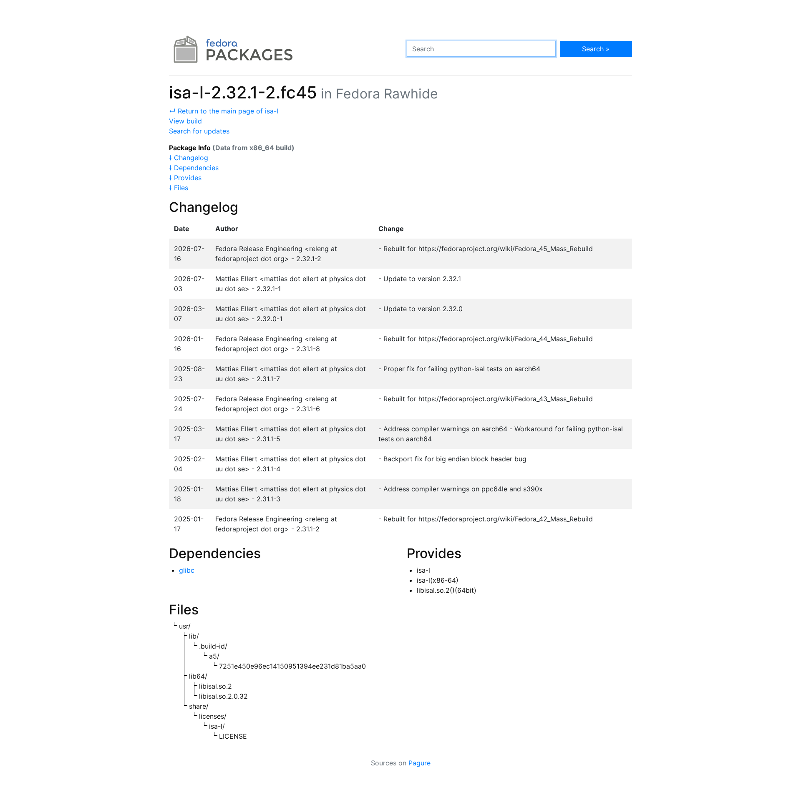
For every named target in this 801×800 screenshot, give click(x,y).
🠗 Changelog (188, 157)
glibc (186, 570)
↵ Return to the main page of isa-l (223, 111)
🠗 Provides (185, 178)
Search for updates (199, 131)
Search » (596, 49)
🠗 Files (178, 188)
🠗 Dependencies (194, 168)
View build (185, 121)
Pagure (419, 763)
